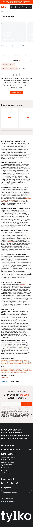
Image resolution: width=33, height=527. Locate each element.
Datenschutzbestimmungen (18, 416)
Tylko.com (4, 381)
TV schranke (9, 241)
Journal (3, 377)
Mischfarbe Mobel (26, 363)
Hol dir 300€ (26, 404)
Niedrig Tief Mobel (20, 369)
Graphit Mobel (17, 363)
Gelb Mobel (19, 362)
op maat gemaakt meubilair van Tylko (14, 348)
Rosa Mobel (4, 362)
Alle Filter (16, 60)
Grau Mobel (20, 360)
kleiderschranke (21, 200)
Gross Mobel (4, 369)
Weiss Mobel (4, 360)
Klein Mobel (23, 372)
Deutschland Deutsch (10, 492)
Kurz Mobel (16, 372)
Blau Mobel (26, 360)
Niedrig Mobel (11, 369)
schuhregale (12, 200)
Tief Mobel (25, 370)
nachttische (28, 198)
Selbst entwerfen (16, 92)
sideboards (29, 237)
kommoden (4, 200)
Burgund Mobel (9, 363)
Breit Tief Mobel (18, 370)
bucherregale (23, 284)
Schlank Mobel (9, 372)
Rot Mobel (25, 362)
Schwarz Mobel (12, 360)
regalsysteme (4, 201)
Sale (7, 377)
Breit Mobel (11, 370)
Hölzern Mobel (11, 362)
